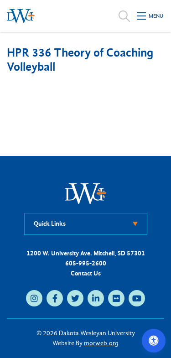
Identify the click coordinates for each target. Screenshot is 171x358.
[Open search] (124, 16)
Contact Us (86, 273)
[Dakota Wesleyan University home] (21, 16)
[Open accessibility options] (154, 341)
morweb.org (101, 343)
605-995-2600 (85, 263)
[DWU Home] (86, 193)
